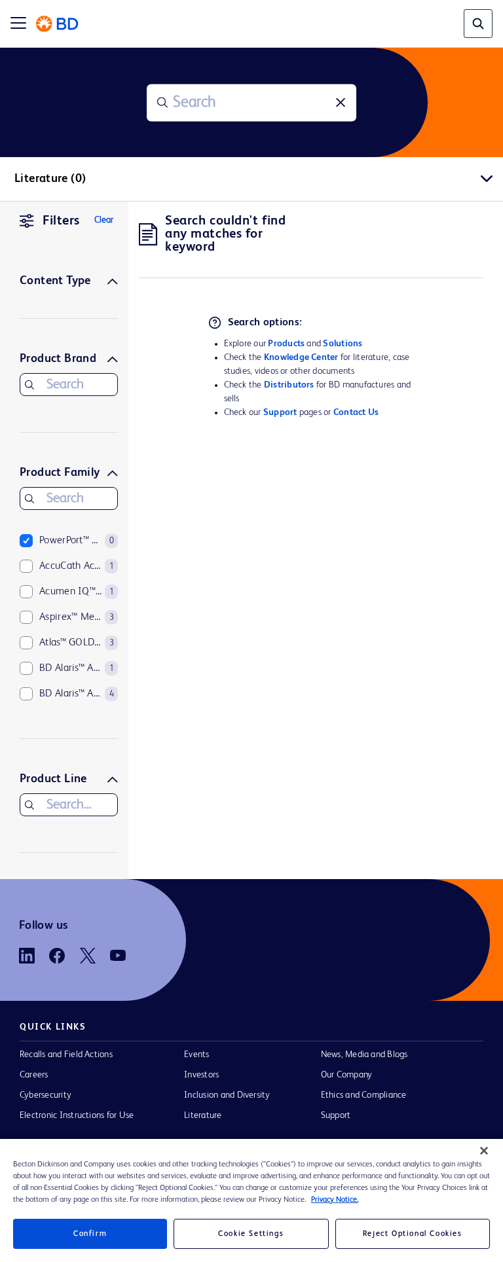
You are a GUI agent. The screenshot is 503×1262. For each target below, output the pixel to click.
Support (280, 412)
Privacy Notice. (334, 1200)
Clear (103, 220)
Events (196, 1054)
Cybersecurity (45, 1095)
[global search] (478, 23)
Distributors (289, 384)
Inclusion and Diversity (227, 1095)
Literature (202, 1115)
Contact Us (356, 412)
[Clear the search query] (340, 102)
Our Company (347, 1074)
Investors (201, 1074)
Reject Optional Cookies (412, 1234)
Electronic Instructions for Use (77, 1115)
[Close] (484, 1151)
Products (286, 343)
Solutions (342, 343)
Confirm (90, 1234)
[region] (251, 1200)
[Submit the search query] (162, 102)
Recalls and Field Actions (66, 1054)
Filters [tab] (61, 221)
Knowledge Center (301, 357)
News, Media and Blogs (364, 1054)
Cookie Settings (251, 1234)
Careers (34, 1074)
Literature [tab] (50, 179)
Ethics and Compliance (364, 1095)
